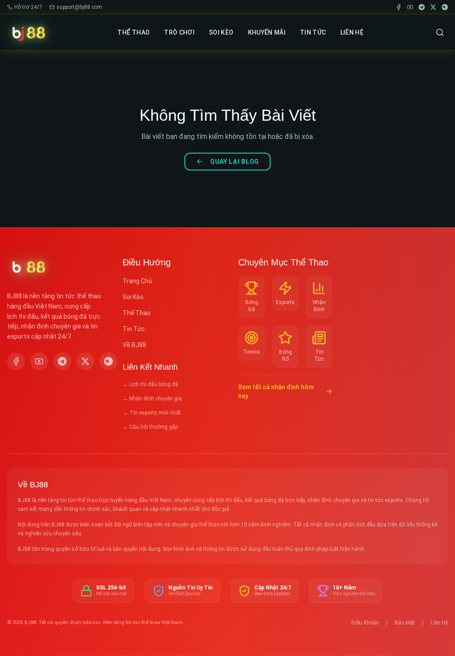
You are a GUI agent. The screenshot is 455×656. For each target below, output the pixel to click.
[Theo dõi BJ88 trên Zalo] (108, 361)
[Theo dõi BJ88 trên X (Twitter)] (85, 361)
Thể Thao (137, 312)
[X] (433, 7)
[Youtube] (410, 7)
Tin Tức (134, 328)
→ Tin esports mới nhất (152, 413)
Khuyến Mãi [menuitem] (267, 32)
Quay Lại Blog (234, 161)
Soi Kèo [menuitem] (221, 32)
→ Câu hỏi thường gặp (150, 427)
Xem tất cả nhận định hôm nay (276, 391)
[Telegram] (422, 7)
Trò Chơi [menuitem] (179, 32)
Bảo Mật (405, 623)
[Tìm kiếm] (440, 32)
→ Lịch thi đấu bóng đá (150, 384)
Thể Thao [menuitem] (133, 32)
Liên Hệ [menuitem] (351, 32)
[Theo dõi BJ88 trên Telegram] (62, 361)
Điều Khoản (365, 623)
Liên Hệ (439, 623)
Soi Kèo (133, 296)
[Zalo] (445, 7)
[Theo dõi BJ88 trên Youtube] (39, 361)
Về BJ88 (134, 344)
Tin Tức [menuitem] (313, 32)
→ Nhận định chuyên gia (152, 398)
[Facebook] (398, 7)
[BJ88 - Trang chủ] (28, 32)
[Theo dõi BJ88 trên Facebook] (16, 361)
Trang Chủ (137, 281)
